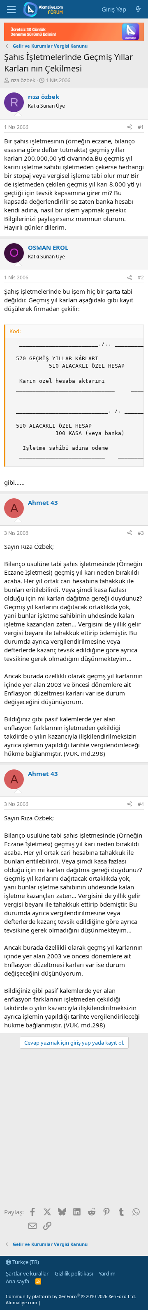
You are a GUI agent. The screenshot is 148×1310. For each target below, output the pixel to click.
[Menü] (11, 9)
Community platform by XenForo (71, 1296)
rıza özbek (23, 80)
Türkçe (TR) (25, 1262)
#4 (141, 804)
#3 (141, 533)
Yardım (107, 1273)
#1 (141, 127)
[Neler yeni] (138, 9)
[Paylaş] (129, 127)
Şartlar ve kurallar (27, 1273)
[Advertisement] (74, 1131)
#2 (141, 277)
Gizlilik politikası (74, 1273)
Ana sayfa (17, 1281)
